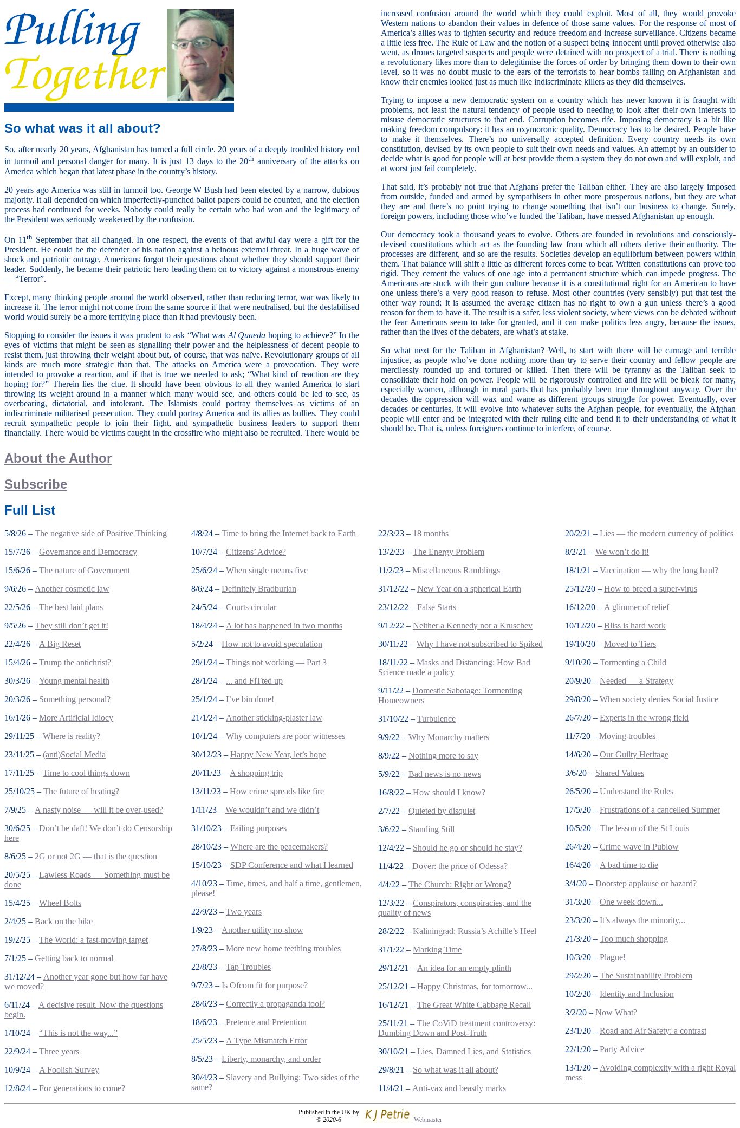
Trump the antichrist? (75, 662)
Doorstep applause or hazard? (646, 883)
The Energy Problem (448, 551)
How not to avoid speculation (272, 644)
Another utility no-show (262, 930)
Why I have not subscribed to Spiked (480, 644)
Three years (59, 1051)
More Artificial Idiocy (76, 717)
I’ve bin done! (250, 699)
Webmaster (428, 1120)
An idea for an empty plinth (464, 968)
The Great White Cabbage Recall (474, 1004)
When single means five (267, 570)
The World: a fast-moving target (93, 939)
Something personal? (75, 699)
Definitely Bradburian (259, 588)
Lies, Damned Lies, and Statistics (474, 1051)
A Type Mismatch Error (266, 1040)
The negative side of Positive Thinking (101, 533)
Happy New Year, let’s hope (278, 754)
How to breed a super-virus (650, 588)
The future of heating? (81, 791)
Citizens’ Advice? (256, 551)
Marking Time (437, 949)
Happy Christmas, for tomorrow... (475, 986)
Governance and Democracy (88, 551)
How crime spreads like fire (277, 791)
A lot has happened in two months (284, 625)
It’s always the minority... (642, 920)
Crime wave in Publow (639, 846)
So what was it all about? (455, 1069)
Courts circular (251, 607)
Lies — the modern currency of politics (666, 533)
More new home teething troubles (283, 948)
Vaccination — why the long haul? (659, 570)
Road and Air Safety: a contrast (653, 1030)
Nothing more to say (443, 755)
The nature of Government (84, 570)
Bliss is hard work (635, 625)
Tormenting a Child (633, 662)
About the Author (58, 458)
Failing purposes (258, 828)
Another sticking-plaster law (274, 717)
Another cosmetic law (72, 588)
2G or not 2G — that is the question (96, 856)
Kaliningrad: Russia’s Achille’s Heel (474, 931)
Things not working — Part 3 (276, 662)
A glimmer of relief (636, 607)
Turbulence (436, 718)
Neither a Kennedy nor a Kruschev (473, 625)
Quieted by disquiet (441, 810)
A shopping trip (256, 772)
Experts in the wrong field (644, 717)
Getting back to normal (74, 958)
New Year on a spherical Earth (469, 588)
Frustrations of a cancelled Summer (660, 809)
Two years (244, 911)
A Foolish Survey (69, 1069)
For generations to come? (82, 1088)
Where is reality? (71, 736)
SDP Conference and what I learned (291, 865)
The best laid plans (71, 607)
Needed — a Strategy (636, 680)
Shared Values (619, 772)
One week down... (631, 901)
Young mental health (74, 680)
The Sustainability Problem (646, 975)
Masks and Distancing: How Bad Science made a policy (454, 667)
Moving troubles (627, 736)
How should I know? (449, 792)
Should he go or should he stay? (467, 847)
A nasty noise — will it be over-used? (99, 809)
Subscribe (35, 484)
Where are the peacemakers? (279, 846)
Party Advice (622, 1049)
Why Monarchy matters (448, 737)
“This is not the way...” (78, 1033)
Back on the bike (64, 921)
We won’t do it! (622, 551)
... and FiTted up (254, 680)
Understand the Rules (636, 791)
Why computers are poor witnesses (285, 736)
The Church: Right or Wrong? (459, 884)
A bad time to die (629, 865)
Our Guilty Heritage (634, 754)
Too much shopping (634, 938)
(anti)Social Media (74, 754)
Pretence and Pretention (266, 1022)
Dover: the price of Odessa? (460, 866)
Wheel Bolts (60, 902)
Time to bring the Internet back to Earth (289, 533)
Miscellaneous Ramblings (456, 570)
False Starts (436, 607)
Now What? (616, 1012)
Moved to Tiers (630, 644)
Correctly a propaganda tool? (275, 1003)
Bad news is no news (444, 774)
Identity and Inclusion (637, 994)
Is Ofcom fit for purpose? (265, 985)
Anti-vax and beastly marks (459, 1088)
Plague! (613, 957)
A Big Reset (60, 644)
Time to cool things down (86, 772)
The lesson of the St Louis (644, 828)
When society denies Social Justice (659, 699)
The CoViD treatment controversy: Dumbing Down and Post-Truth (456, 1028)
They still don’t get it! (71, 625)
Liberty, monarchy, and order (271, 1059)
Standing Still (431, 829)
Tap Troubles (248, 966)
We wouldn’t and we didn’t (272, 809)
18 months (431, 533)
